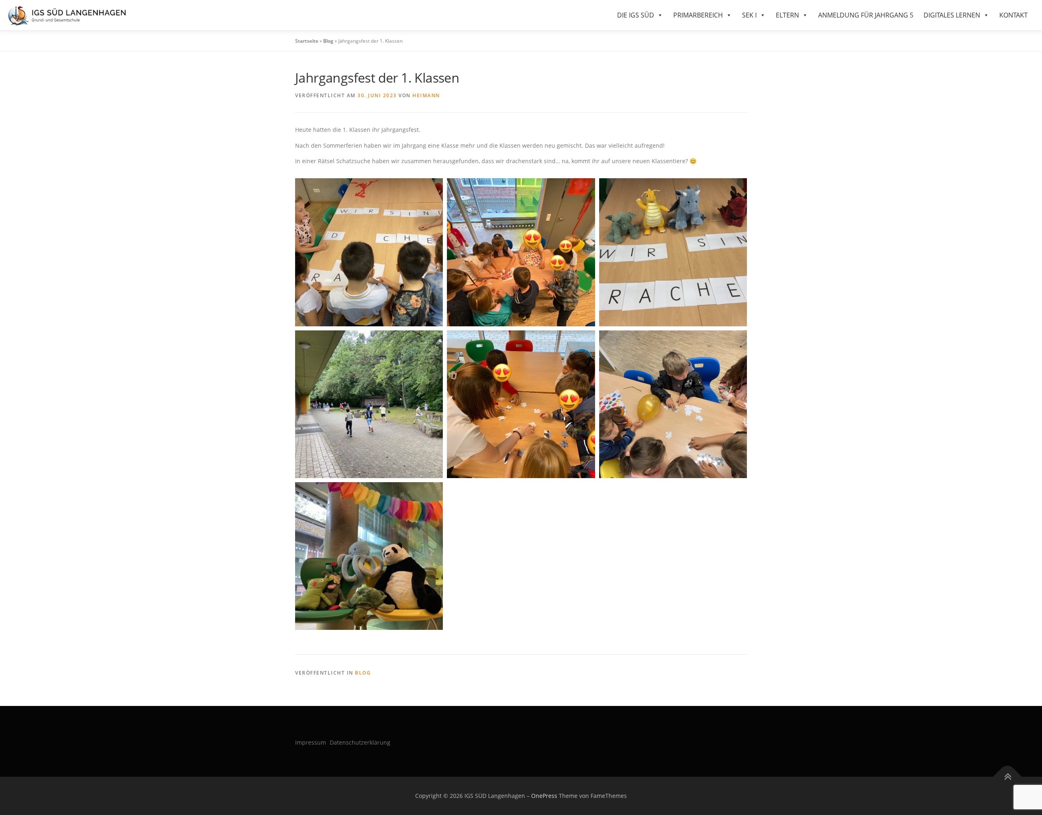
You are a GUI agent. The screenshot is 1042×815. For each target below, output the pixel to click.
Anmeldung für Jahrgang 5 (865, 15)
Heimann (426, 95)
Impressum (310, 742)
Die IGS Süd (635, 15)
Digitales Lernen (952, 15)
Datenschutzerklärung (360, 742)
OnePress (544, 796)
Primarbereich (698, 15)
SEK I (749, 15)
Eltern (787, 15)
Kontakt (1013, 15)
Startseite (306, 40)
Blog (328, 40)
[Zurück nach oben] (1007, 777)
